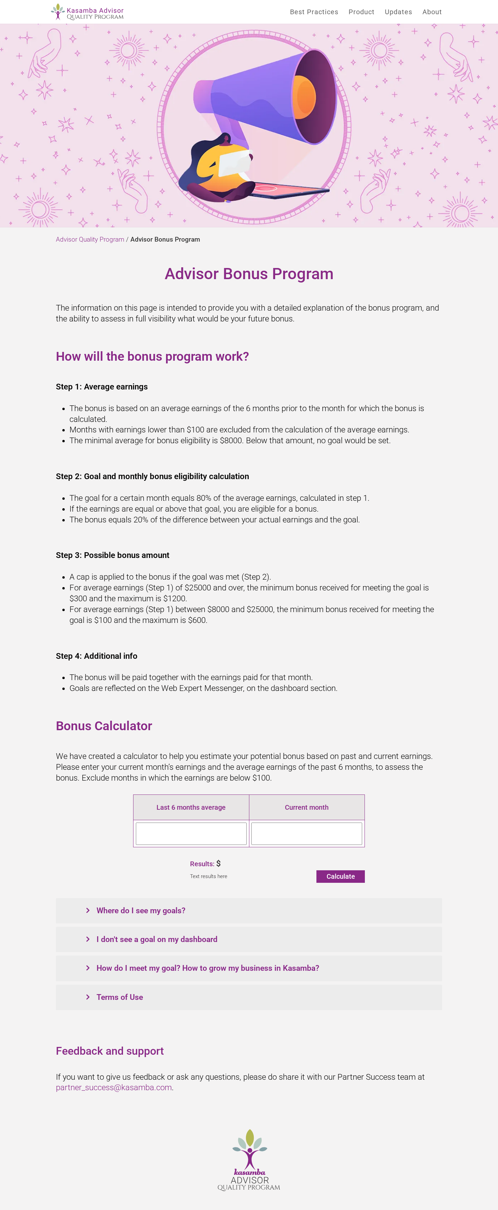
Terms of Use (120, 997)
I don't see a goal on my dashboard (157, 939)
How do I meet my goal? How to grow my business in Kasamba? (208, 968)
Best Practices (314, 12)
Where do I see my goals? (141, 910)
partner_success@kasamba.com (114, 1087)
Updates (398, 12)
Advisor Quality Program (90, 239)
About (432, 12)
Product (362, 12)
